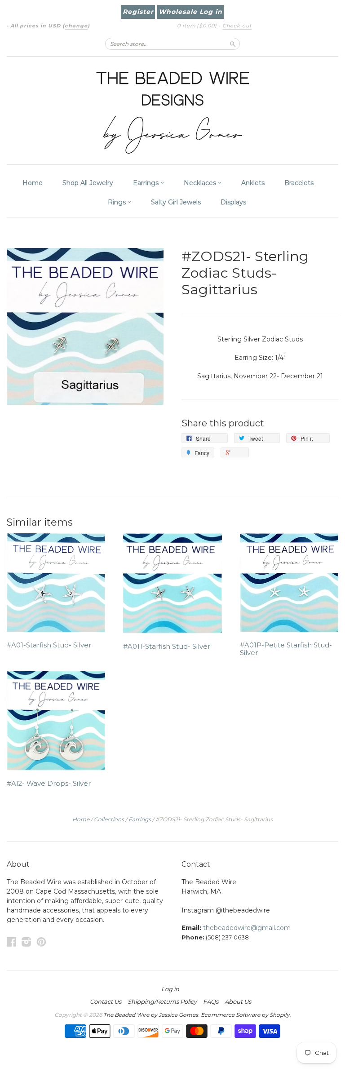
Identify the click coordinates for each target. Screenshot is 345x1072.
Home (32, 183)
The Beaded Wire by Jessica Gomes (150, 1014)
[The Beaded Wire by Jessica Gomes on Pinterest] (41, 942)
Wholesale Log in (190, 12)
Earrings (146, 183)
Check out (237, 25)
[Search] (232, 43)
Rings (118, 202)
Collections (109, 819)
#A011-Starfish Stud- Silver (166, 646)
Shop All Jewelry (87, 183)
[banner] (172, 110)
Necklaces (201, 183)
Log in (170, 989)
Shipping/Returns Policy (162, 1001)
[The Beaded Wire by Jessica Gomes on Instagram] (26, 942)
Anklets (253, 183)
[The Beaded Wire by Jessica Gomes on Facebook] (12, 942)
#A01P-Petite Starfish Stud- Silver (286, 649)
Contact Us (105, 1001)
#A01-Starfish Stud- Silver (49, 645)
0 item (197, 25)
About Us (238, 1001)
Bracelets (299, 183)
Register (138, 12)
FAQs (210, 1001)
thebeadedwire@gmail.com (247, 928)
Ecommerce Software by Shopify (245, 1014)
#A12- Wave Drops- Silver (49, 784)
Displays (233, 202)
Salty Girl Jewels (176, 202)
